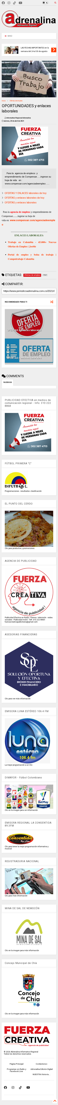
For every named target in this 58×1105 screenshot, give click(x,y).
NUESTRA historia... (41, 1074)
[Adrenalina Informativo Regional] (29, 29)
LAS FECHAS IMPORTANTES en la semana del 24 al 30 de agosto (35, 49)
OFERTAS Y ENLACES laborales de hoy (26, 193)
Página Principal (16, 1064)
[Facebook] (3, 3)
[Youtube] (20, 3)
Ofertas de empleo (16, 101)
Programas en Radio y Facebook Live (16, 1070)
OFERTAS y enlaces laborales (21, 202)
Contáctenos (41, 1064)
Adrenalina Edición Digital (41, 1069)
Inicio (4, 101)
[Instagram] (9, 3)
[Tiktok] (14, 3)
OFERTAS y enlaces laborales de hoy (24, 197)
